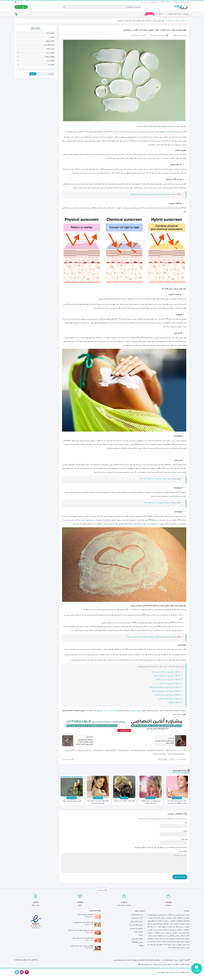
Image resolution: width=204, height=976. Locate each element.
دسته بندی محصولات (174, 14)
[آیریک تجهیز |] (180, 7)
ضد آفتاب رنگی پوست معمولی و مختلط (167, 675)
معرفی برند (51, 64)
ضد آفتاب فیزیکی (98, 750)
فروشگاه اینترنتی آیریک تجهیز (108, 710)
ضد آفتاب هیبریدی (70, 750)
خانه (187, 21)
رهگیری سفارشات (184, 2)
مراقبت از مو (50, 60)
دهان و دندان (50, 33)
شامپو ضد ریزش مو (136, 928)
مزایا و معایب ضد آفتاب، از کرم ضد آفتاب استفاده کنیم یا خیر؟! (149, 636)
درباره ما (176, 2)
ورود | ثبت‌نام (20, 7)
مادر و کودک (50, 49)
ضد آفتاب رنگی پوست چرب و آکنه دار (168, 679)
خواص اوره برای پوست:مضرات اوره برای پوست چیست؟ (98, 802)
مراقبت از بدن (50, 53)
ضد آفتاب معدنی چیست (84, 750)
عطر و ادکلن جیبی (49, 45)
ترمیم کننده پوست (137, 914)
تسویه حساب (144, 2)
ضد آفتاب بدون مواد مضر (138, 750)
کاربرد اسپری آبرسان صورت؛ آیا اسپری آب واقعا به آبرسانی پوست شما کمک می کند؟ (176, 802)
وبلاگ (162, 2)
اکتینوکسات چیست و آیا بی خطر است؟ (158, 502)
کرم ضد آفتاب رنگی (137, 921)
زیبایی (52, 37)
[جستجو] (64, 7)
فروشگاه (185, 14)
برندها (161, 14)
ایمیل (184, 831)
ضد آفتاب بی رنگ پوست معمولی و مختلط (166, 691)
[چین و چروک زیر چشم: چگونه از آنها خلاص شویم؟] (150, 787)
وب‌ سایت (184, 839)
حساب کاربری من (154, 2)
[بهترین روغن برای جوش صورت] (72, 787)
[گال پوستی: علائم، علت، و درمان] (124, 787)
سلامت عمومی (50, 41)
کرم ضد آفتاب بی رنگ (136, 925)
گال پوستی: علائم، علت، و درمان (124, 801)
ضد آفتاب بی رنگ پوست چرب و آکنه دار (167, 695)
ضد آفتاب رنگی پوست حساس (170, 683)
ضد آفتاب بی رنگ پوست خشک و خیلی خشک (165, 687)
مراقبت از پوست (179, 21)
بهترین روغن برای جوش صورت (71, 801)
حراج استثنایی (149, 14)
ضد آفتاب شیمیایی (111, 750)
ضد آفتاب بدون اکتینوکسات (155, 750)
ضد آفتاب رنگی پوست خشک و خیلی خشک (166, 672)
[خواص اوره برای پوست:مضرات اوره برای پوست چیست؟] (98, 787)
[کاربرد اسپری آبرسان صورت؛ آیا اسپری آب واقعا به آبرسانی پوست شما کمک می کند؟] (177, 787)
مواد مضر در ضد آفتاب (159, 754)
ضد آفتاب (169, 21)
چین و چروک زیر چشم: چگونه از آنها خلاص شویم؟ (151, 802)
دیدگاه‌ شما (183, 851)
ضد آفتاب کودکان (174, 702)
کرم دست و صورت (137, 918)
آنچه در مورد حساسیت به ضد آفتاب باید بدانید (155, 478)
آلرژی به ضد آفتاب (171, 750)
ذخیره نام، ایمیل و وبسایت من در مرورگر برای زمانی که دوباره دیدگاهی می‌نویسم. (160, 847)
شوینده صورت (138, 932)
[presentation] (61, 770)
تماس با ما (169, 2)
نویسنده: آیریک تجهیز (179, 35)
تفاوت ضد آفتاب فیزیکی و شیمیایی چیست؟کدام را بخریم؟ (150, 194)
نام (185, 823)
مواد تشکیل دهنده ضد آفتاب (176, 754)
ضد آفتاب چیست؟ (123, 750)
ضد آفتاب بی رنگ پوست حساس (169, 698)
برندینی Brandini (137, 942)
